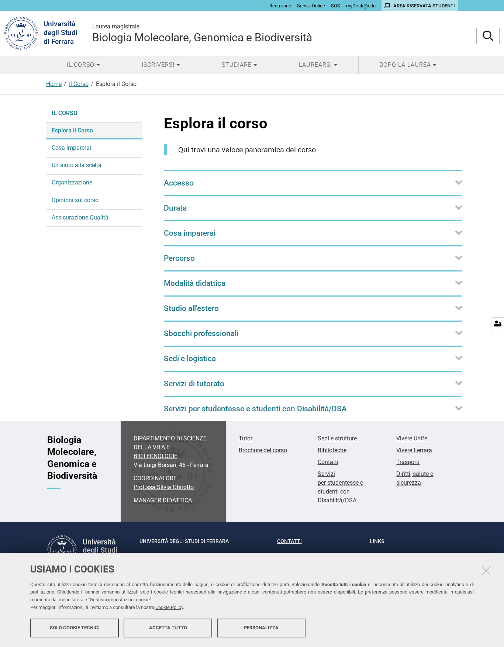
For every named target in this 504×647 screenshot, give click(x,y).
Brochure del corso (263, 450)
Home (54, 83)
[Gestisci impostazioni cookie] (497, 323)
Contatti (328, 462)
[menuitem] (83, 65)
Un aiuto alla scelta (76, 165)
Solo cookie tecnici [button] (75, 627)
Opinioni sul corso (75, 200)
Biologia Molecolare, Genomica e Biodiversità (202, 33)
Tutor (245, 438)
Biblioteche (332, 450)
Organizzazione (72, 182)
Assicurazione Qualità (80, 217)
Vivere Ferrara (414, 450)
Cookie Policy (169, 607)
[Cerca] (488, 36)
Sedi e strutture (337, 438)
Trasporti (408, 462)
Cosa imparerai (71, 147)
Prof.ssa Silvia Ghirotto (164, 487)
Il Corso (79, 83)
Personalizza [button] (261, 627)
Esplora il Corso (72, 130)
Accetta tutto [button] (168, 627)
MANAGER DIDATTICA (163, 500)
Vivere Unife (411, 438)
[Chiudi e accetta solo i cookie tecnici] (486, 571)
